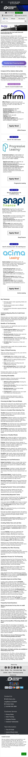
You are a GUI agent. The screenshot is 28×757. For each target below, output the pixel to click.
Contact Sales (10, 704)
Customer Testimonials (12, 721)
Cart (8, 15)
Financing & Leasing (18, 672)
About (10, 672)
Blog (24, 670)
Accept (24, 754)
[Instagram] (8, 667)
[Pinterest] (14, 667)
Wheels (7, 670)
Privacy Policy (10, 714)
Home (2, 670)
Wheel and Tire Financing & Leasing (11, 78)
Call (14, 2)
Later (22, 15)
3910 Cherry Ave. (10, 699)
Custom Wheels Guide (12, 732)
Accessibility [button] (15, 3)
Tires (11, 670)
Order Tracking (10, 716)
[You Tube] (11, 667)
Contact (5, 672)
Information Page (17, 670)
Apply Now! (14, 126)
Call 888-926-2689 (11, 706)
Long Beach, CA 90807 (10, 701)
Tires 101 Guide (10, 729)
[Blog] (20, 667)
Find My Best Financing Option (14, 63)
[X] (17, 667)
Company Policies (11, 719)
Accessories (13, 675)
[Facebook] (5, 667)
